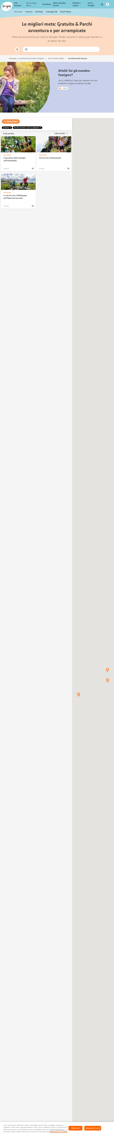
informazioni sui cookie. (58, 1132)
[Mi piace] (33, 168)
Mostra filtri (12, 121)
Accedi (65, 88)
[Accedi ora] (107, 4)
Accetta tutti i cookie (93, 1128)
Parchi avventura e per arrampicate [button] (26, 128)
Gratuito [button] (6, 128)
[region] (57, 1128)
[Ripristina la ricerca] (96, 49)
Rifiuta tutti (75, 1128)
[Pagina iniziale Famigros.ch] (7, 6)
